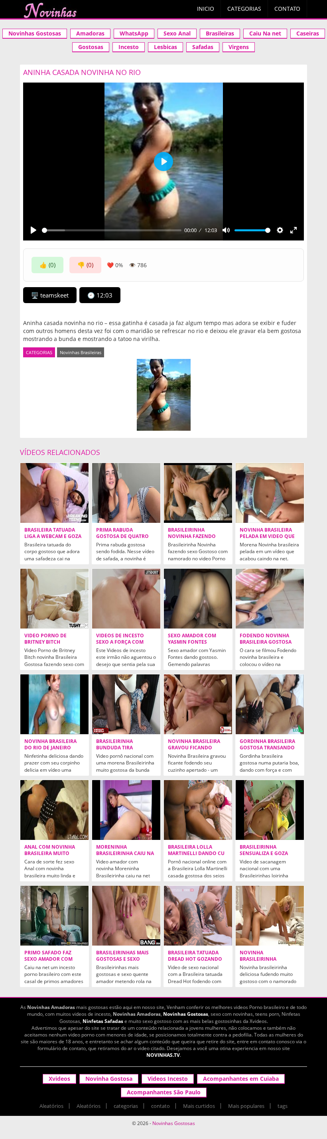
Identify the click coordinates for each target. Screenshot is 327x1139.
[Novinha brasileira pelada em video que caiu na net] (270, 493)
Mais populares (246, 1105)
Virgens (239, 47)
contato (160, 1105)
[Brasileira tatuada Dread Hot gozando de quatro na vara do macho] (198, 916)
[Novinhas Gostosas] (50, 10)
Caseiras (307, 33)
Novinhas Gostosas (34, 33)
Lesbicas (165, 47)
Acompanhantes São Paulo (164, 1092)
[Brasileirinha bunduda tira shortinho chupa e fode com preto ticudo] (126, 704)
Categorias (244, 8)
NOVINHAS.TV (163, 1055)
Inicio (205, 8)
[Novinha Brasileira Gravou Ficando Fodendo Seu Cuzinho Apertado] (198, 704)
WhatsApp (134, 33)
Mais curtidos (199, 1105)
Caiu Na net (265, 33)
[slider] (111, 230)
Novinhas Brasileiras (80, 352)
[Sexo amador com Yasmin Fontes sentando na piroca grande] (198, 599)
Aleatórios (51, 1105)
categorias (126, 1105)
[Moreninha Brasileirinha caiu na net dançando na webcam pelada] (126, 810)
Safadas (202, 47)
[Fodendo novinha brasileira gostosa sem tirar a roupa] (270, 599)
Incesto (128, 47)
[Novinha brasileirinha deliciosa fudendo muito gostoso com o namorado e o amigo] (270, 916)
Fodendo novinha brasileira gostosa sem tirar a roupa (266, 642)
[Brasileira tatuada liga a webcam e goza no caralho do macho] (54, 493)
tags (283, 1105)
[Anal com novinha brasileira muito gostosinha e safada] (54, 810)
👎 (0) (85, 265)
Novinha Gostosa (108, 1078)
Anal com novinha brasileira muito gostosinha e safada (52, 853)
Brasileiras (220, 33)
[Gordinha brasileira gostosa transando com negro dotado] (270, 704)
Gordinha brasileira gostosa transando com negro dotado (267, 747)
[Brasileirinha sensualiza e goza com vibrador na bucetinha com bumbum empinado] (270, 810)
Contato (287, 8)
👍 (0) (47, 265)
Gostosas (90, 47)
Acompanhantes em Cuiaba (241, 1078)
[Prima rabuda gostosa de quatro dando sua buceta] (126, 493)
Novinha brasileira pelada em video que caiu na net (267, 536)
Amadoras (90, 33)
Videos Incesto (168, 1078)
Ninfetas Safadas (103, 1021)
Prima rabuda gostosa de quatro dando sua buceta (122, 536)
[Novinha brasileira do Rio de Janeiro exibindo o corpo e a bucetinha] (54, 704)
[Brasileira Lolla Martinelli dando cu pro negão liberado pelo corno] (198, 810)
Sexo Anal (177, 33)
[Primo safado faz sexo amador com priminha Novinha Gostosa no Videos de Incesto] (54, 916)
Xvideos (59, 1078)
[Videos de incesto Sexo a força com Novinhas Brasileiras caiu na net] (126, 599)
